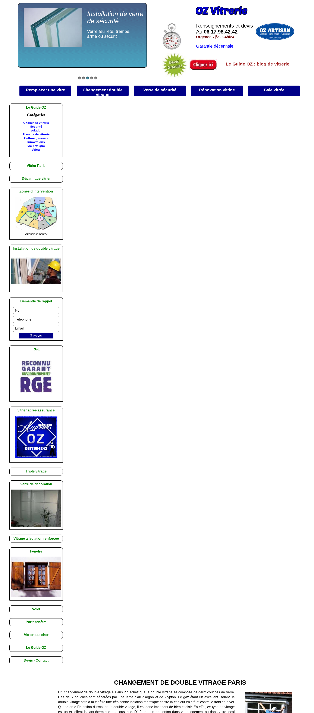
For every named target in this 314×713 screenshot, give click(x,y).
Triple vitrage (36, 471)
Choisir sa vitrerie (36, 122)
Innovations (36, 142)
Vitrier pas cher (36, 635)
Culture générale (36, 138)
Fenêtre (36, 551)
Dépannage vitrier (36, 178)
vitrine (217, 90)
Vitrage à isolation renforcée (36, 538)
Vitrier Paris (36, 166)
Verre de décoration (36, 484)
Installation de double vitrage (36, 248)
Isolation (36, 130)
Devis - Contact (36, 660)
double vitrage (103, 92)
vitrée (274, 90)
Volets (36, 149)
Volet (36, 609)
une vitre (45, 90)
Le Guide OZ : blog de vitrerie (257, 63)
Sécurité (36, 126)
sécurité (159, 90)
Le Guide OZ (36, 647)
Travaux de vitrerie (36, 134)
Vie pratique (36, 145)
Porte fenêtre (36, 622)
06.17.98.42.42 (221, 32)
